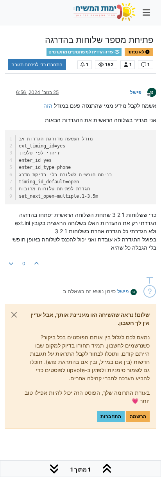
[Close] (14, 314)
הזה (47, 105)
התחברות (110, 416)
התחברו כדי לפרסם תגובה (37, 64)
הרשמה (138, 416)
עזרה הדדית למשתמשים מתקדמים (81, 52)
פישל (135, 92)
